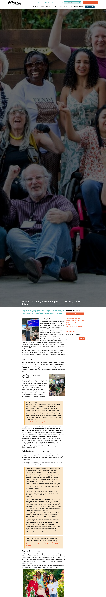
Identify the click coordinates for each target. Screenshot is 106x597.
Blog (65, 6)
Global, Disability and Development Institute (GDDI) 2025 (51, 302)
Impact (48, 6)
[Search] (80, 3)
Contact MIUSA (78, 6)
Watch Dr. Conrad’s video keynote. (36, 422)
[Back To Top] (102, 593)
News (70, 6)
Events (54, 6)
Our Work (35, 6)
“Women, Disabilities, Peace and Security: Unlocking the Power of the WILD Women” (43, 543)
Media (60, 6)
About (42, 6)
